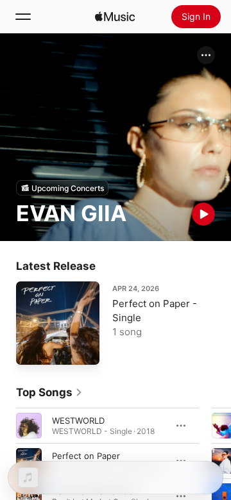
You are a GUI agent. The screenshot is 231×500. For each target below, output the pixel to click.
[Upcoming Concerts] (62, 188)
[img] (115, 16)
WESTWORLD (78, 420)
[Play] (203, 214)
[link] (49, 392)
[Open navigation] (23, 17)
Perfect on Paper (86, 456)
